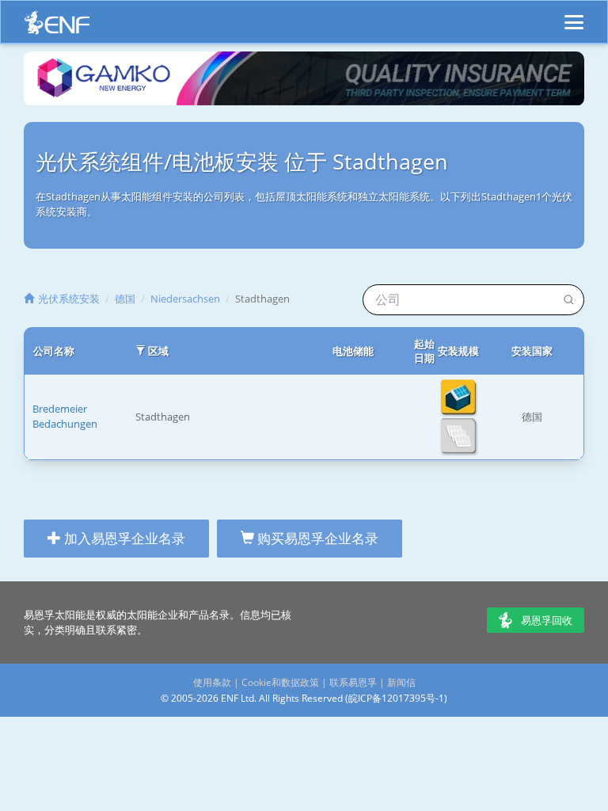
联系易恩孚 (353, 682)
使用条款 (212, 682)
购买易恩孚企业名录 (316, 538)
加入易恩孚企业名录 (123, 538)
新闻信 (401, 682)
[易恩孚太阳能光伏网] (57, 26)
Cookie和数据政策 (280, 682)
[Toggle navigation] (573, 15)
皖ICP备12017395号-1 (396, 698)
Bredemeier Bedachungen (64, 416)
